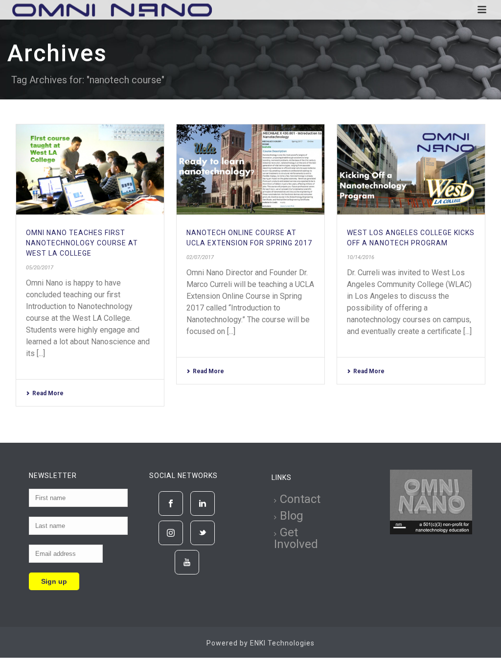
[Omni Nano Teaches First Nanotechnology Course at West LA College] (90, 169)
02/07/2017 (200, 257)
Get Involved (296, 538)
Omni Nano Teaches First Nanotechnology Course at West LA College (82, 243)
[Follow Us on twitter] (202, 533)
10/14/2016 (360, 257)
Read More (48, 393)
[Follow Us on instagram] (171, 533)
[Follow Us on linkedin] (202, 503)
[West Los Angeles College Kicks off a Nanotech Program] (411, 169)
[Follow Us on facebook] (171, 503)
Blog (291, 516)
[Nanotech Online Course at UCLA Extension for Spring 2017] (250, 169)
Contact (300, 499)
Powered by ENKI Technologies (260, 643)
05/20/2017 (39, 267)
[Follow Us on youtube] (187, 562)
